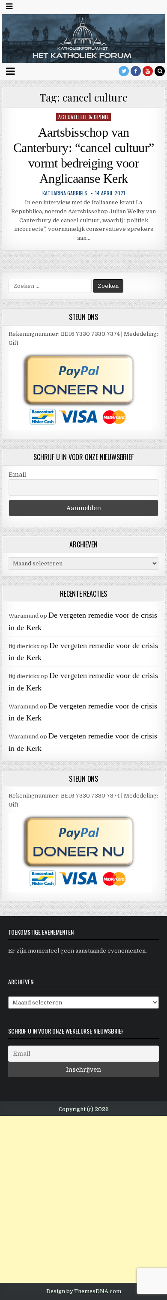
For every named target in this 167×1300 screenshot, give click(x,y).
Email (17, 474)
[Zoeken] (160, 71)
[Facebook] (136, 71)
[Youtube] (148, 71)
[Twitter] (124, 71)
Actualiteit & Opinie (83, 116)
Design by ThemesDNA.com (83, 1291)
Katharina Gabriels (64, 193)
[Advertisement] (83, 1199)
